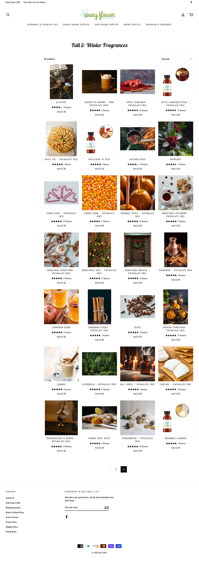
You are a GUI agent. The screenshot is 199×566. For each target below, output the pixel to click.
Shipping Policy (12, 526)
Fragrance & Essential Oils (42, 24)
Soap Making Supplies (107, 24)
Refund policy (11, 531)
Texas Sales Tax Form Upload (34, 2)
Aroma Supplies (132, 24)
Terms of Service (12, 517)
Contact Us (10, 497)
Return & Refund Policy (15, 512)
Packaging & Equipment (159, 24)
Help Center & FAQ (13, 2)
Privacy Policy (11, 522)
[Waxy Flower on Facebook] (66, 517)
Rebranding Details (13, 507)
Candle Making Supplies (76, 24)
